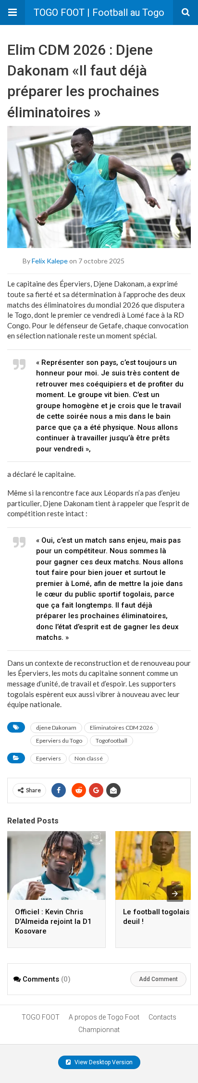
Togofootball (111, 740)
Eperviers (48, 758)
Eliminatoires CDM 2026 (121, 727)
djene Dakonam (56, 727)
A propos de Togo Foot (104, 1017)
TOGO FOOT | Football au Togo (99, 12)
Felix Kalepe (50, 261)
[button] (12, 12)
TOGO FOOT (41, 1017)
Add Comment (158, 979)
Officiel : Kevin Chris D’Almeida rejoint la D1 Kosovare (53, 921)
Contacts (162, 1017)
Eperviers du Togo (59, 740)
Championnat (99, 1029)
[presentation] (175, 893)
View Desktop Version (103, 1062)
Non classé (88, 758)
